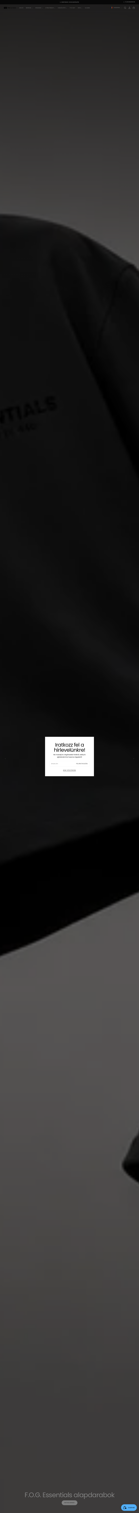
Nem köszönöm (69, 770)
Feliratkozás (82, 764)
